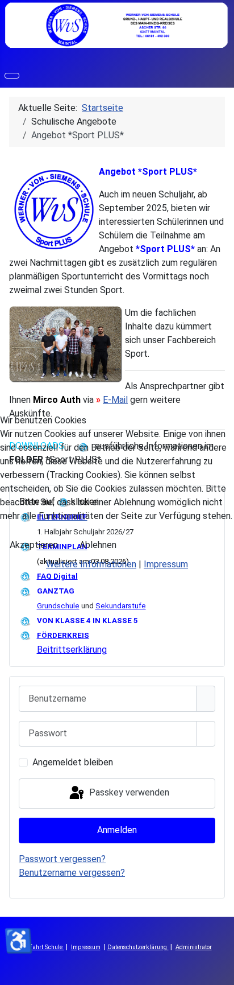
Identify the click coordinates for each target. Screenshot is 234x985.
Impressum (166, 564)
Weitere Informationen (91, 564)
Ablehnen (98, 544)
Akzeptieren (34, 544)
